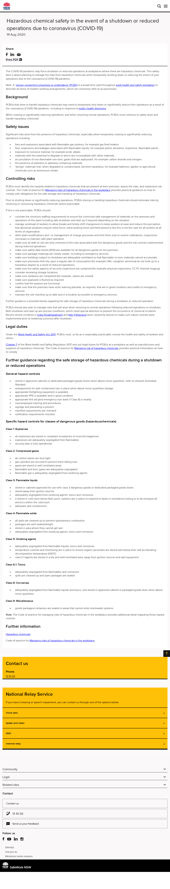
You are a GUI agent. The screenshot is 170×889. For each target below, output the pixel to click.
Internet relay (13, 743)
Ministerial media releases (19, 856)
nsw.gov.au (11, 852)
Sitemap (9, 847)
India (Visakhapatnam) (50, 314)
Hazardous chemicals (18, 634)
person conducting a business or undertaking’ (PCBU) (47, 85)
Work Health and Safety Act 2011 (36, 334)
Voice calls (12, 712)
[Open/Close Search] (159, 6)
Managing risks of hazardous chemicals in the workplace (77, 190)
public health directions (92, 108)
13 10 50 (10, 676)
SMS (8, 733)
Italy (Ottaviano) (77, 314)
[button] (166, 6)
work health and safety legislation (135, 85)
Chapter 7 (11, 344)
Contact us (12, 803)
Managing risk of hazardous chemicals (96, 348)
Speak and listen (15, 723)
